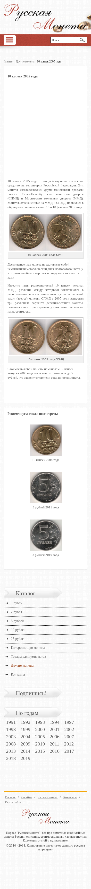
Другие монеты (25, 61)
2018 (11, 758)
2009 (25, 743)
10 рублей (18, 630)
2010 (40, 743)
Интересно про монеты (28, 648)
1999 (25, 729)
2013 (11, 751)
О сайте (26, 797)
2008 (11, 743)
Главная (8, 61)
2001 (54, 729)
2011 (54, 743)
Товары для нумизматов (28, 656)
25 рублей (18, 639)
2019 (25, 758)
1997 (69, 722)
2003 (11, 736)
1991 (11, 722)
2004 (25, 736)
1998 (11, 729)
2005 (40, 736)
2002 (69, 729)
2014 (25, 751)
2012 (69, 743)
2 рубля (16, 612)
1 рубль (16, 603)
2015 (40, 751)
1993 (40, 722)
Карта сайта (13, 802)
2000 (40, 729)
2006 (54, 736)
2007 (69, 736)
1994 (54, 722)
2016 (54, 751)
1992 (25, 722)
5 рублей (17, 621)
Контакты (18, 674)
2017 (69, 751)
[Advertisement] (45, 132)
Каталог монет (48, 797)
